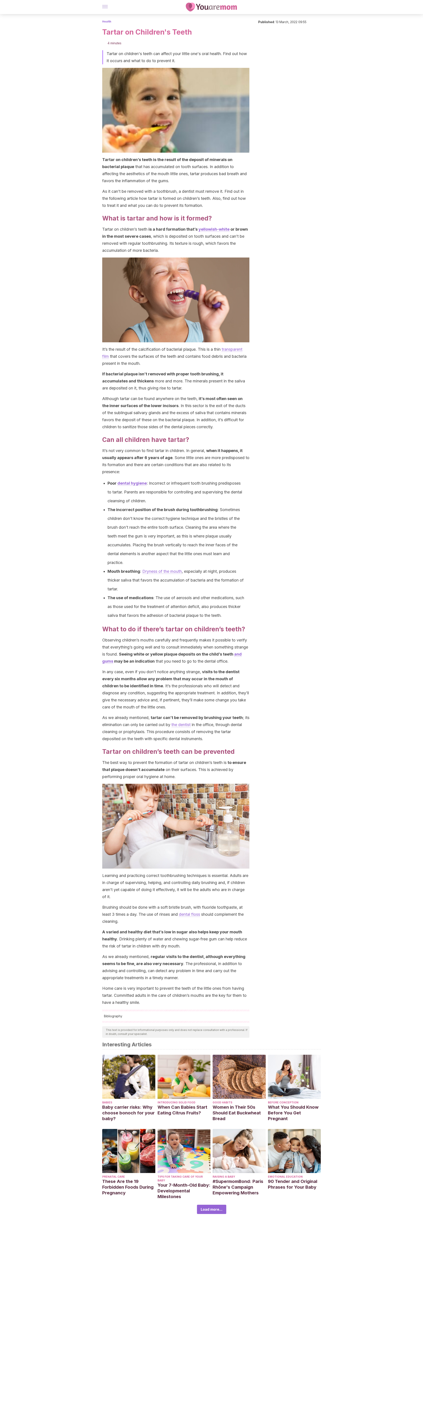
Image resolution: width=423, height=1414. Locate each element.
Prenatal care (113, 1176)
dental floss (189, 914)
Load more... (212, 1209)
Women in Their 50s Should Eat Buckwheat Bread (237, 1113)
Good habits (222, 1102)
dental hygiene (132, 483)
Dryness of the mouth (162, 571)
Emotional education (285, 1176)
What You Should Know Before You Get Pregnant (293, 1113)
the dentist (181, 724)
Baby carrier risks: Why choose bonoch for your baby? (128, 1113)
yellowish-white (214, 229)
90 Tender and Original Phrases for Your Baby (292, 1184)
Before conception (283, 1102)
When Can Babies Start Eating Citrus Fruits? (182, 1110)
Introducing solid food (176, 1102)
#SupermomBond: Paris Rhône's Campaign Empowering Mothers (238, 1187)
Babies (107, 1102)
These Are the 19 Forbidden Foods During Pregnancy (128, 1187)
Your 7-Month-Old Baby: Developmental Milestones (184, 1190)
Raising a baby (224, 1176)
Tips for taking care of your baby (180, 1178)
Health (106, 21)
